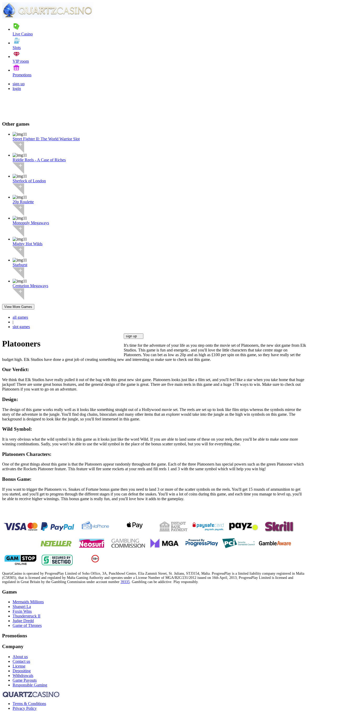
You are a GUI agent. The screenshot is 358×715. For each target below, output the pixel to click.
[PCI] (238, 547)
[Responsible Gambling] (95, 561)
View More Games (18, 307)
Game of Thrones (27, 625)
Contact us (21, 661)
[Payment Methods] (20, 530)
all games (20, 317)
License (19, 666)
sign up (19, 84)
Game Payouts (25, 680)
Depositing (22, 671)
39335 (125, 582)
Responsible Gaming (30, 685)
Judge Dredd (23, 620)
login (17, 88)
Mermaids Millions (28, 602)
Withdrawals (23, 675)
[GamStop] (20, 564)
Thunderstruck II (26, 616)
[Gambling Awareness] (275, 547)
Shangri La (22, 606)
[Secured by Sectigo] (57, 564)
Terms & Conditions (29, 703)
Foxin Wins (22, 611)
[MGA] (165, 547)
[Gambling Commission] (128, 547)
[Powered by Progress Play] (202, 547)
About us (20, 656)
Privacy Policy (25, 708)
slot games (21, 326)
